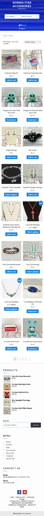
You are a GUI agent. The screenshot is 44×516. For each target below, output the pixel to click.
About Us (32, 505)
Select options (11, 195)
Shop (22, 507)
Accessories (11, 450)
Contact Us (15, 501)
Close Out (10, 453)
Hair (8, 447)
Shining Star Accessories (22, 513)
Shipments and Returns (22, 503)
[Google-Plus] (25, 492)
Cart (12, 497)
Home (5, 36)
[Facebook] (19, 492)
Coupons (9, 456)
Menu (23, 28)
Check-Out (10, 459)
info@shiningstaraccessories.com (16, 477)
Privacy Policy (27, 501)
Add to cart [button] (11, 80)
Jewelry (9, 445)
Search (6, 421)
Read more (11, 120)
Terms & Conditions (17, 505)
